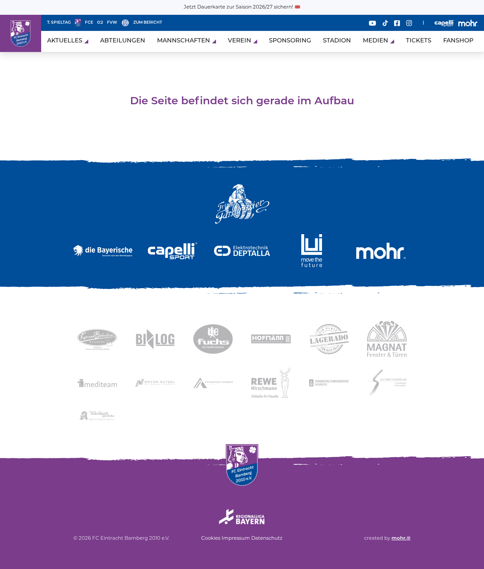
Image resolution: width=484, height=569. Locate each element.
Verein (239, 41)
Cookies (210, 538)
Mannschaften (183, 41)
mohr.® (401, 538)
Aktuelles (64, 41)
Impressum (236, 538)
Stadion (337, 41)
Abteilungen (122, 41)
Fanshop (458, 41)
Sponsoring (290, 41)
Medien (375, 41)
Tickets (418, 41)
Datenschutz (266, 538)
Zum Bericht (147, 23)
